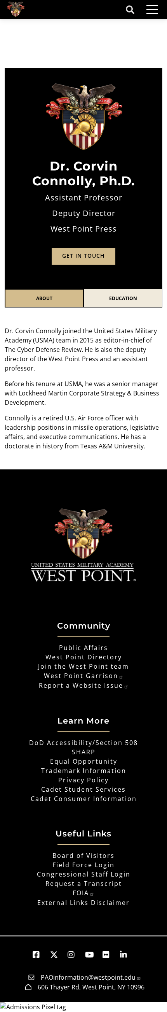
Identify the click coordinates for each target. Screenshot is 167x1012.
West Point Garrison (81, 675)
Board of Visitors (83, 855)
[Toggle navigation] (152, 10)
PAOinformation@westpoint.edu (88, 977)
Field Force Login (83, 865)
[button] (40, 954)
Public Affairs (83, 647)
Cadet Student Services (83, 789)
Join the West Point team (83, 666)
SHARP (84, 752)
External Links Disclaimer (83, 902)
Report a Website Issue (81, 685)
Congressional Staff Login (83, 874)
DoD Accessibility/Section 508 (83, 742)
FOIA (81, 893)
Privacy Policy (83, 780)
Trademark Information (83, 770)
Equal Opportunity (83, 761)
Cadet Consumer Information (84, 798)
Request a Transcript (83, 883)
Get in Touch (83, 255)
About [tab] (44, 298)
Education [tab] (123, 298)
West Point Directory (83, 657)
